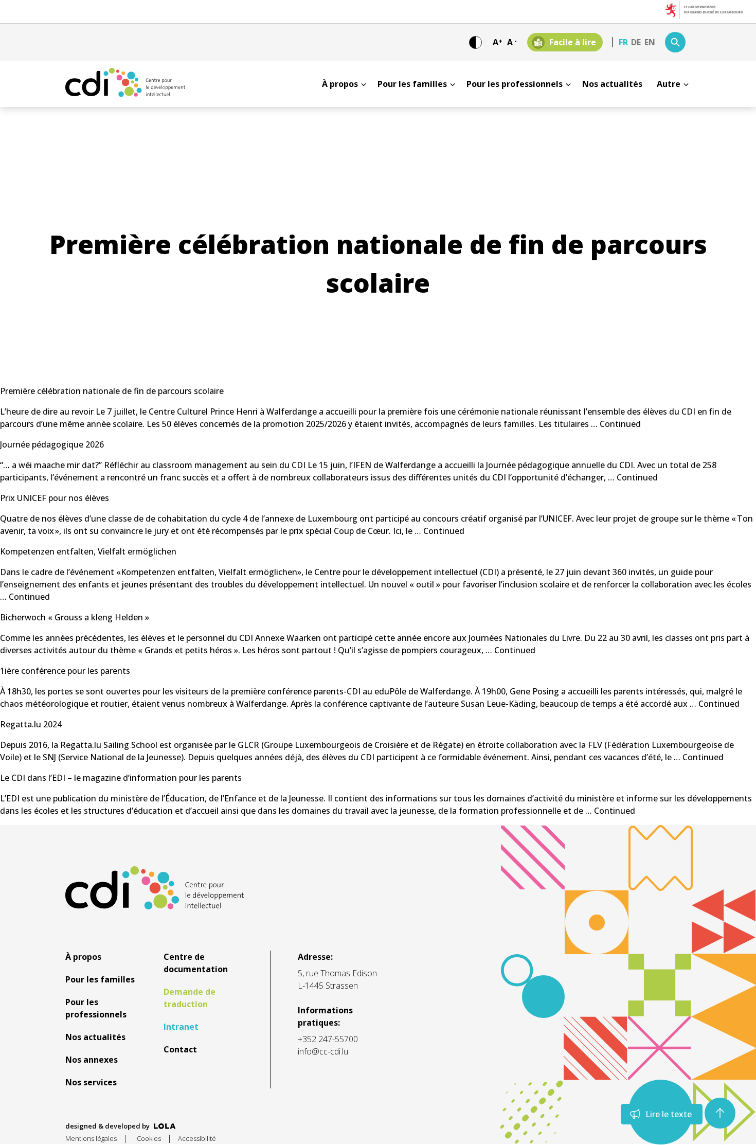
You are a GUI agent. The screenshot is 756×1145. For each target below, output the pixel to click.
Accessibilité (197, 1138)
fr (623, 42)
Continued (620, 424)
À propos (340, 84)
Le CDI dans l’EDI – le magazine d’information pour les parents (121, 777)
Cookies (149, 1138)
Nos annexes (91, 1059)
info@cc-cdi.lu (323, 1051)
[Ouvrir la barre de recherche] (675, 42)
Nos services (91, 1082)
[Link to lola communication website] (165, 1126)
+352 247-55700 (328, 1039)
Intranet (181, 1026)
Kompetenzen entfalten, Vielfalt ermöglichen (88, 551)
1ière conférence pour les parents (65, 670)
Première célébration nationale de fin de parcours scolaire (112, 391)
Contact (180, 1049)
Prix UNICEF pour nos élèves (54, 498)
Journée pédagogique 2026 (52, 444)
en (649, 42)
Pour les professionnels (514, 84)
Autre (668, 84)
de (636, 42)
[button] (720, 1113)
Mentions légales (91, 1138)
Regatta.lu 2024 (31, 724)
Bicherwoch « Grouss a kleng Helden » (74, 617)
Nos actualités (612, 84)
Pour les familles (412, 84)
